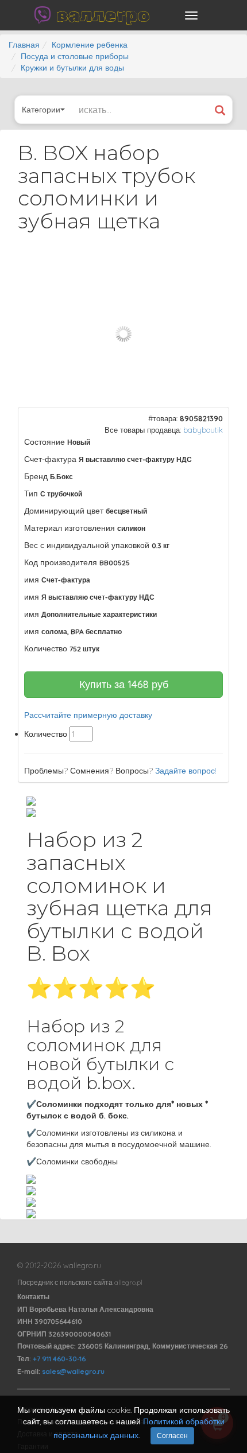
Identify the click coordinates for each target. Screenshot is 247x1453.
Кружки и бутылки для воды (72, 68)
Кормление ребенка (90, 45)
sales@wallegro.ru (73, 1371)
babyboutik (203, 429)
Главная (24, 45)
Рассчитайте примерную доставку (88, 715)
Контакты (33, 1296)
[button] (210, 271)
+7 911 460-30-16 (59, 1358)
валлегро (102, 15)
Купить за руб (123, 684)
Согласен (172, 1435)
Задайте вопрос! (186, 771)
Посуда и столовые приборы (75, 56)
